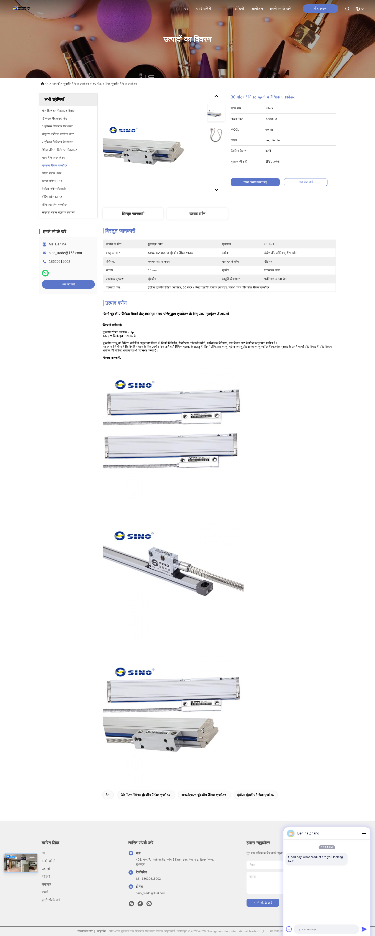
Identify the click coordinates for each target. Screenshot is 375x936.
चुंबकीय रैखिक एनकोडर (76, 83)
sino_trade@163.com (65, 253)
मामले (45, 892)
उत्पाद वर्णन (197, 214)
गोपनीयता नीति (85, 931)
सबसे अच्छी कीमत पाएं (255, 182)
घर (186, 9)
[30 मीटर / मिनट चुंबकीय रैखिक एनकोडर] (153, 143)
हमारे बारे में (203, 9)
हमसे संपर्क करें (280, 9)
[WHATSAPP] (45, 273)
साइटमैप (101, 931)
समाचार (46, 884)
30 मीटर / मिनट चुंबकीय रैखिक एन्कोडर (145, 795)
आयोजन (257, 9)
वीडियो (239, 9)
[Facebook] (140, 905)
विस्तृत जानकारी (133, 214)
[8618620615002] (149, 905)
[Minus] (364, 833)
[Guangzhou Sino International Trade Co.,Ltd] (22, 8)
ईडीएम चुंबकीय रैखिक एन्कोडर (255, 795)
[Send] (364, 929)
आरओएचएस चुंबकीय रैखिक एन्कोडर (203, 795)
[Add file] (289, 929)
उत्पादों (222, 9)
